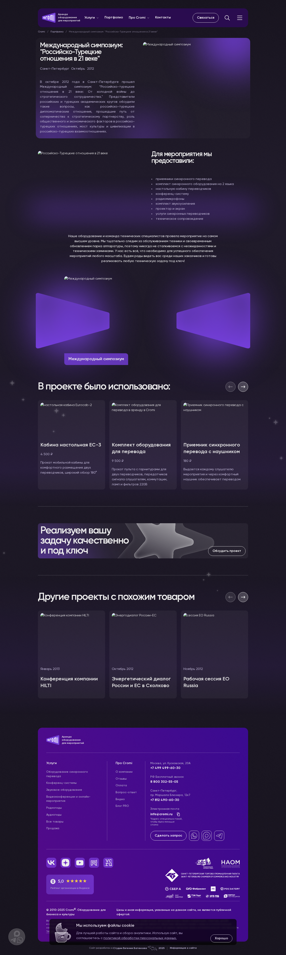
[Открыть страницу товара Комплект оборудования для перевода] (142, 445)
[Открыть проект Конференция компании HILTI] (71, 654)
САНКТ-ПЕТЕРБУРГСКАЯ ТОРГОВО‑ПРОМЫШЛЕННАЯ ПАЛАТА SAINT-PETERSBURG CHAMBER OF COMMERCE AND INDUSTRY (210, 875)
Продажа (52, 828)
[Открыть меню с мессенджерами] (16, 936)
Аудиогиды (54, 814)
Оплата (121, 785)
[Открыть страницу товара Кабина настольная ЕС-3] (71, 445)
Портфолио (113, 17)
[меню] (240, 18)
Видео (120, 799)
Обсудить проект (227, 551)
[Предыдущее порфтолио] (230, 597)
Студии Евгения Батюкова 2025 (139, 948)
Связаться (205, 17)
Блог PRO (122, 806)
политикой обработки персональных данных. (140, 938)
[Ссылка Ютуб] (80, 863)
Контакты (163, 17)
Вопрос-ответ (126, 792)
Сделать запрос (168, 835)
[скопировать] (177, 814)
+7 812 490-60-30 (164, 800)
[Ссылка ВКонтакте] (51, 863)
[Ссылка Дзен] (66, 863)
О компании (124, 771)
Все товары (54, 821)
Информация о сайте (183, 948)
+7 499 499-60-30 (165, 768)
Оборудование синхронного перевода (67, 774)
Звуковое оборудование (64, 789)
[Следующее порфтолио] (243, 597)
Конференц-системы (61, 782)
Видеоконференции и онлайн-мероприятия (68, 799)
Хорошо (221, 938)
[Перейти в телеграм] (219, 836)
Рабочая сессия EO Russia (206, 682)
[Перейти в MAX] (207, 836)
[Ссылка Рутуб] (94, 863)
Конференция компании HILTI (69, 682)
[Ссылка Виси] (108, 863)
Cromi (41, 32)
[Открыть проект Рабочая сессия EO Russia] (214, 654)
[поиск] (227, 18)
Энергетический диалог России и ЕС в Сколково (141, 682)
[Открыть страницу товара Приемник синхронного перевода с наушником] (214, 445)
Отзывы (121, 778)
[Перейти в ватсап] (194, 836)
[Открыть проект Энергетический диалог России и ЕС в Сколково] (142, 654)
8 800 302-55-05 (164, 782)
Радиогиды (54, 807)
